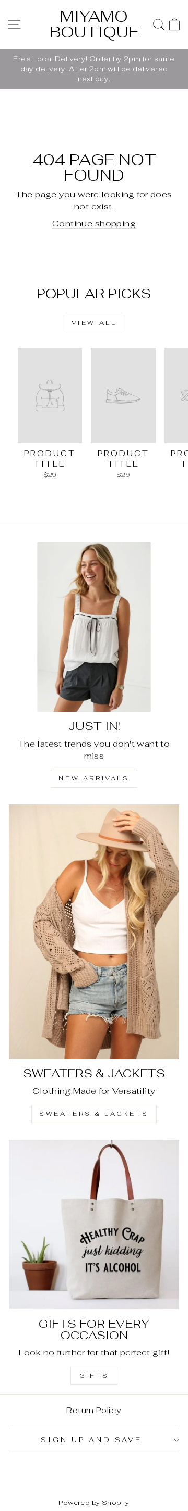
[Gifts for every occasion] (94, 1224)
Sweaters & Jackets (94, 1114)
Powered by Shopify (93, 1502)
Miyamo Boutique (94, 24)
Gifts (94, 1375)
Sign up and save (91, 1440)
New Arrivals (93, 778)
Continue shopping (94, 223)
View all (94, 323)
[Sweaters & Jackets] (94, 931)
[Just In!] (94, 627)
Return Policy (93, 1410)
